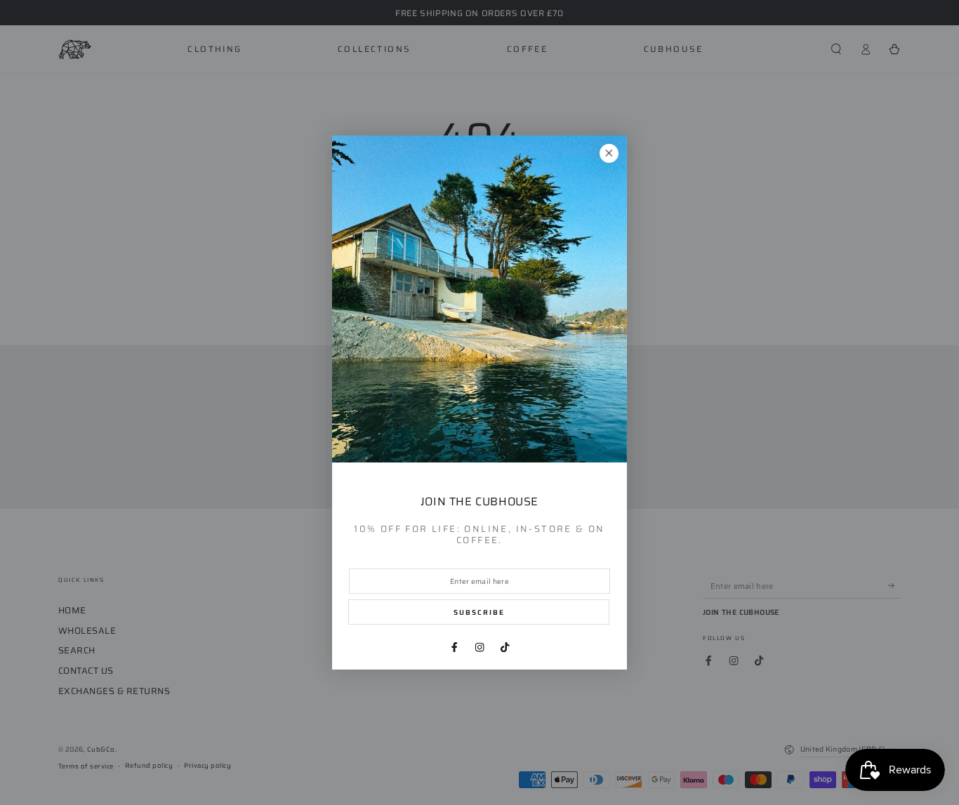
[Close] (609, 153)
